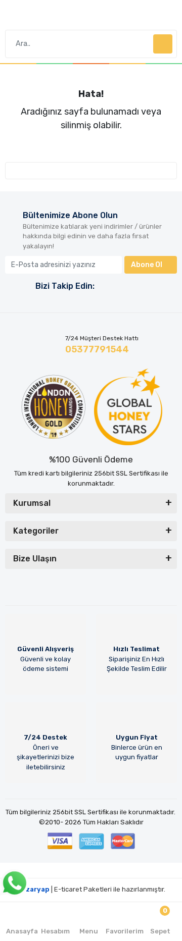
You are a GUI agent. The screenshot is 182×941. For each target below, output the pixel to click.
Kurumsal (32, 503)
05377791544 (97, 349)
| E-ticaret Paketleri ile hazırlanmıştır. (91, 889)
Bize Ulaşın (35, 558)
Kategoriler (36, 531)
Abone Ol (146, 264)
